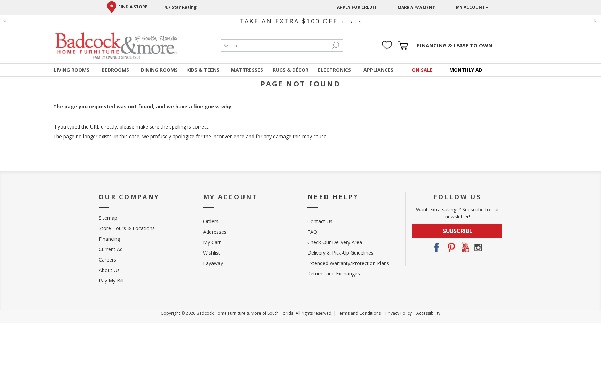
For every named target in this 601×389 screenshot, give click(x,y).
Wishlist (211, 252)
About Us (109, 270)
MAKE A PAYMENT (416, 7)
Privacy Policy (398, 313)
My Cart (212, 242)
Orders (210, 221)
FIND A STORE (132, 7)
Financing (109, 238)
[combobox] (275, 45)
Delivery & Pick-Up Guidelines (340, 252)
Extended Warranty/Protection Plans (348, 263)
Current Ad (111, 249)
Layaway (213, 263)
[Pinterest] (450, 247)
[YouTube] (464, 247)
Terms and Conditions (359, 313)
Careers (107, 259)
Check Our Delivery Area (334, 242)
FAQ (312, 231)
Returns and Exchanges (333, 273)
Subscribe (457, 231)
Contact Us (319, 221)
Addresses (214, 231)
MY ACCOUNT (470, 7)
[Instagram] (478, 247)
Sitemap (108, 218)
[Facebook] (436, 247)
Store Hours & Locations (127, 228)
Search (336, 45)
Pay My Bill (111, 280)
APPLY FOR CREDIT (357, 7)
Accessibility (428, 313)
